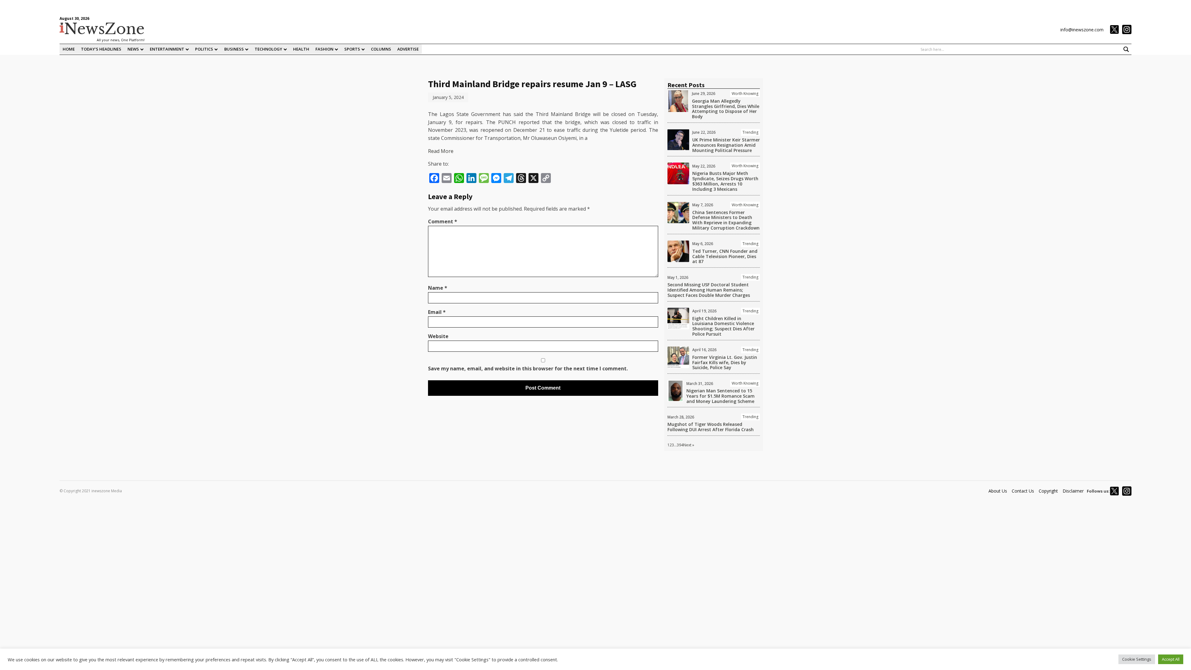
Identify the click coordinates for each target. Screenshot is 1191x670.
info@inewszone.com (1082, 30)
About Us (997, 491)
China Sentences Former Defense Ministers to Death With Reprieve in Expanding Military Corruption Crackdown (726, 220)
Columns (381, 49)
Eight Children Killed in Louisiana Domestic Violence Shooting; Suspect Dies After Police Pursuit (723, 326)
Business (234, 49)
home (69, 49)
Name (437, 287)
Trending (750, 132)
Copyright (1048, 491)
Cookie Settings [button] (1136, 659)
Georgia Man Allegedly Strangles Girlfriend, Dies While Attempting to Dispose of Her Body (725, 108)
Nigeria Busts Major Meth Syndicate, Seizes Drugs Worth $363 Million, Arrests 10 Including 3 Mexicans (725, 181)
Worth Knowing (745, 93)
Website (438, 336)
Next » (688, 445)
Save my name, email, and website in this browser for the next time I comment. (528, 368)
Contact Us (1023, 491)
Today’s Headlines (101, 49)
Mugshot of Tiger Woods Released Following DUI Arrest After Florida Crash (710, 426)
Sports (352, 49)
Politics (204, 49)
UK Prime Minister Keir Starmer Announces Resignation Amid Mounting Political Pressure (726, 145)
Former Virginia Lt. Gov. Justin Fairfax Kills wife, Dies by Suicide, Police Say (724, 362)
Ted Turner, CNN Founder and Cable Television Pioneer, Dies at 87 (724, 256)
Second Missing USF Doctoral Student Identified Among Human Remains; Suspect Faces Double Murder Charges (708, 290)
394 (680, 445)
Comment (442, 221)
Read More (440, 151)
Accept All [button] (1171, 659)
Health (301, 49)
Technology (268, 49)
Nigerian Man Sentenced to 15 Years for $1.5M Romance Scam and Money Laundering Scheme (720, 396)
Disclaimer (1073, 491)
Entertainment (167, 49)
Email (437, 312)
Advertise (408, 49)
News (133, 49)
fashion (324, 49)
